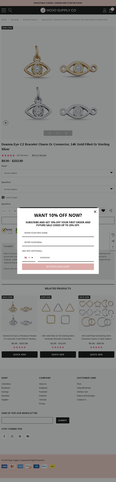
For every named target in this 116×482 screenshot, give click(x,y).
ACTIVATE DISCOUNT (58, 266)
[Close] (95, 211)
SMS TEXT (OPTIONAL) (32, 250)
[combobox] (28, 258)
